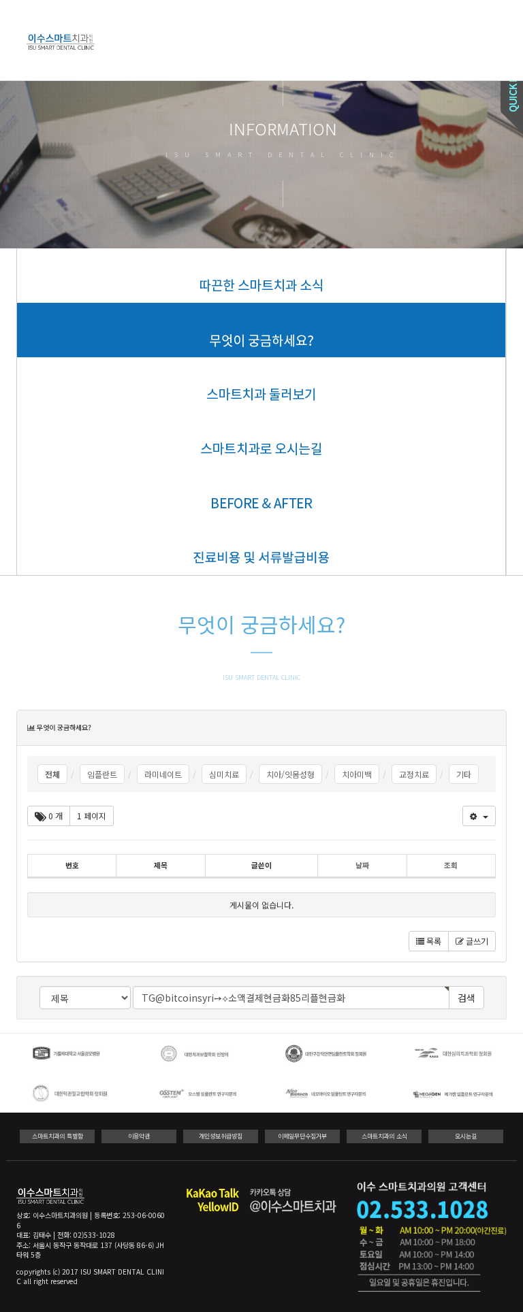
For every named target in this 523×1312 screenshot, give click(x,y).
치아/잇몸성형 (290, 774)
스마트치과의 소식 (384, 1136)
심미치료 (224, 774)
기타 (463, 774)
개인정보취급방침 (220, 1136)
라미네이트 (163, 774)
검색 (466, 997)
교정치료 (414, 774)
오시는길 (466, 1136)
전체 (52, 774)
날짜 (362, 864)
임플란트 (102, 774)
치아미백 (357, 774)
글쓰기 (476, 941)
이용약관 (139, 1136)
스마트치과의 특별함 (57, 1136)
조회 (451, 864)
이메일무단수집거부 (302, 1136)
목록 (432, 941)
